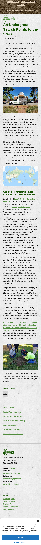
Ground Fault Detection (11, 429)
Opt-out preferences (19, 542)
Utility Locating (8, 407)
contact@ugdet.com (11, 484)
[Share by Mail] (7, 394)
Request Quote (9, 499)
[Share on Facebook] (3, 394)
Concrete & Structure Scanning (14, 421)
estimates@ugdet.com (11, 473)
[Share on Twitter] (4, 394)
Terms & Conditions (10, 506)
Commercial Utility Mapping (12, 416)
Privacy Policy (8, 509)
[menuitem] (13, 1)
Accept (20, 537)
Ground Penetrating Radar (12, 412)
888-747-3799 (14, 468)
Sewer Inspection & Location (13, 434)
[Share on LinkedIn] (6, 394)
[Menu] (35, 18)
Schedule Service (9, 501)
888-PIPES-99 (20, 10)
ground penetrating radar (20, 207)
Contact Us (21, 4)
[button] (38, 521)
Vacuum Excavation (10, 425)
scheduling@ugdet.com (12, 479)
